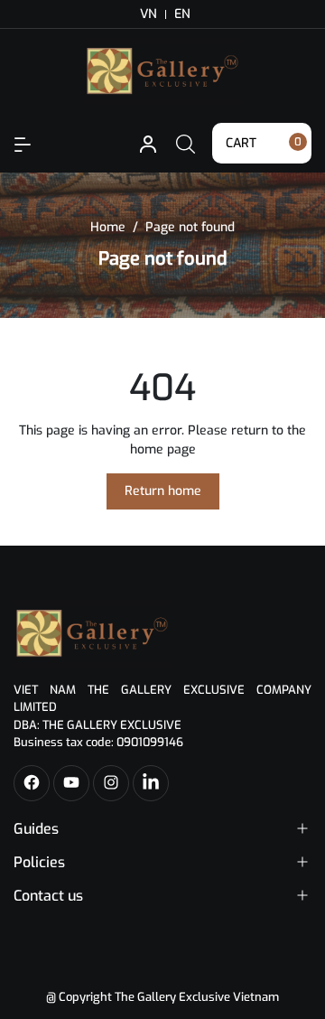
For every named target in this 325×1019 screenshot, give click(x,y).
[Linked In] (151, 783)
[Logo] (92, 632)
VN (148, 14)
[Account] (23, 143)
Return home (163, 491)
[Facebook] (32, 783)
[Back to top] (296, 936)
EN (182, 14)
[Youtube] (71, 783)
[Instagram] (111, 783)
